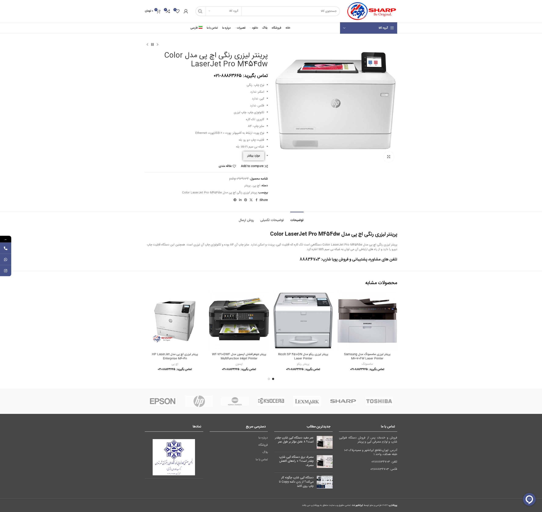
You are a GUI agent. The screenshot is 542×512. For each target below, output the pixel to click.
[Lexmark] (307, 401)
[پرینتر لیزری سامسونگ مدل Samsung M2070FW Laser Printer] (367, 321)
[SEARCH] (200, 11)
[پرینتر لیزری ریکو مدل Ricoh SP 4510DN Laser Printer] (303, 321)
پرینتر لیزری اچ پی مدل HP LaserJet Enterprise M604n (175, 356)
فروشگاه (263, 445)
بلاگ (265, 453)
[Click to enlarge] (388, 157)
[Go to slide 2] (269, 379)
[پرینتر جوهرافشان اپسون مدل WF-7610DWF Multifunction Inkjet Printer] (239, 321)
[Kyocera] (271, 401)
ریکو (299, 364)
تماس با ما (262, 460)
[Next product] (147, 44)
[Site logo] (370, 11)
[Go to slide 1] (273, 379)
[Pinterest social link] (245, 200)
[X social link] (251, 200)
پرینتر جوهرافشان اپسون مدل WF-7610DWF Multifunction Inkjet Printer (239, 356)
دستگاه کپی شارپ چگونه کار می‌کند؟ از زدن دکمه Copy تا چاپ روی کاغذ (296, 481)
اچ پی (256, 185)
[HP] (199, 401)
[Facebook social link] (256, 200)
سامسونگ (367, 364)
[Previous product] (157, 44)
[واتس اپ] (5, 259)
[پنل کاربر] (186, 11)
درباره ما (263, 438)
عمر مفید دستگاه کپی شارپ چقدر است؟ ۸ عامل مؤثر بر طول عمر (294, 440)
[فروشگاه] (152, 44)
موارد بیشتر (253, 155)
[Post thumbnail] (325, 442)
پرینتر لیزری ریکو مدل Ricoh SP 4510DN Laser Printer (303, 356)
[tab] (297, 218)
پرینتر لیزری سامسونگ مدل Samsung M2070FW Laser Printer (367, 356)
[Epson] (163, 401)
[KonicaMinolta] (235, 401)
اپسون (239, 364)
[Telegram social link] (235, 200)
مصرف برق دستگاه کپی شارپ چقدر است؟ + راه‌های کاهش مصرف (296, 461)
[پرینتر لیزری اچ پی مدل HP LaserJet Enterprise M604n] (175, 321)
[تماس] (5, 248)
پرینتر (247, 185)
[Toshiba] (379, 401)
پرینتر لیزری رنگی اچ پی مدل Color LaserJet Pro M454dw (219, 192)
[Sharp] (343, 401)
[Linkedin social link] (240, 200)
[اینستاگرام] (5, 270)
